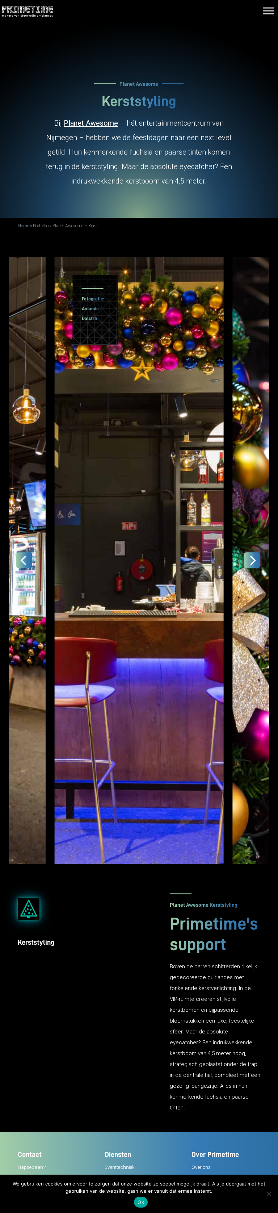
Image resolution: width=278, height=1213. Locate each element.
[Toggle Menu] (268, 10)
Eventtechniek (120, 1167)
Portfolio (41, 225)
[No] (269, 1193)
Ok (141, 1202)
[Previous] (24, 560)
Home (23, 225)
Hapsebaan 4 (32, 1167)
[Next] (252, 560)
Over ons (201, 1167)
